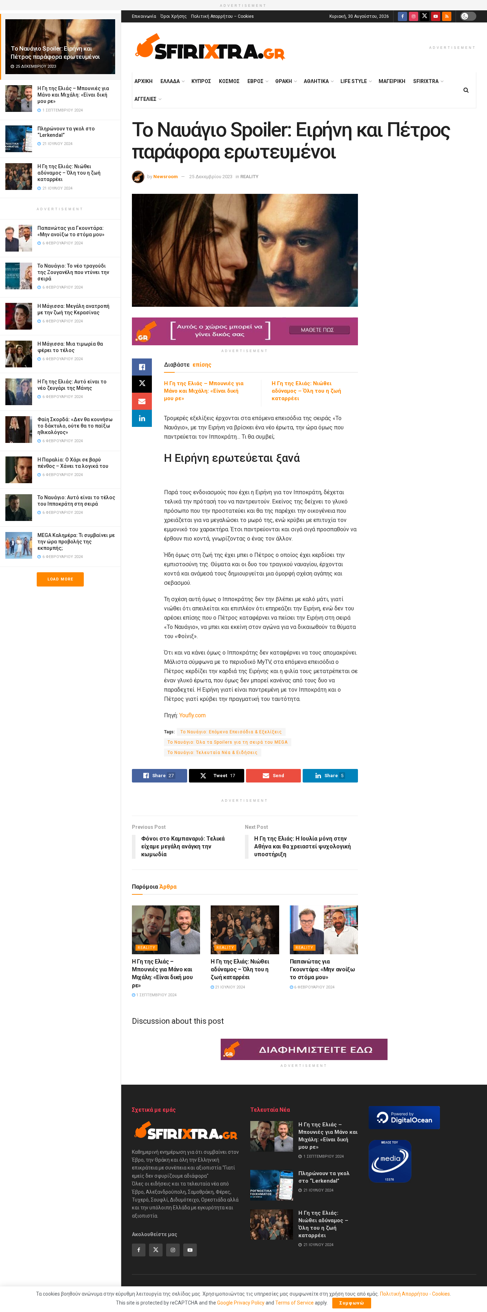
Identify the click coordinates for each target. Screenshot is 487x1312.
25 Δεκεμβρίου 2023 (210, 176)
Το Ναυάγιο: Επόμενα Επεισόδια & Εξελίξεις (231, 731)
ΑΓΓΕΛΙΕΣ (145, 99)
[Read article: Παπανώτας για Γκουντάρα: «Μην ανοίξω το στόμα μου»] (324, 929)
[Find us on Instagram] (413, 16)
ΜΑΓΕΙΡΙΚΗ (392, 81)
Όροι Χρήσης (173, 16)
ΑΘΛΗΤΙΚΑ (316, 81)
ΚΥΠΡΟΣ (201, 81)
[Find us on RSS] (446, 16)
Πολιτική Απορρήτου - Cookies (415, 1294)
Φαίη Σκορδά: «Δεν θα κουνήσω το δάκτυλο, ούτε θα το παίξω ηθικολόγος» (75, 426)
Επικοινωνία (144, 16)
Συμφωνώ (351, 1303)
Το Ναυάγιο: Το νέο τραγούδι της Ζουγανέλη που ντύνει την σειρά (73, 272)
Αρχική (143, 81)
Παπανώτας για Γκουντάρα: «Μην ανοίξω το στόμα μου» (322, 969)
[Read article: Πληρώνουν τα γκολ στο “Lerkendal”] (271, 1185)
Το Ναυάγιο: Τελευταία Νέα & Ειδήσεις (213, 752)
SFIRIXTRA (426, 81)
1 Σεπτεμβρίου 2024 (155, 995)
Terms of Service (294, 1303)
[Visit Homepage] (210, 47)
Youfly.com (192, 715)
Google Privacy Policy (241, 1303)
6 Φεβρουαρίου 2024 (313, 987)
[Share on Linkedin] (142, 418)
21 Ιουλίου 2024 (229, 987)
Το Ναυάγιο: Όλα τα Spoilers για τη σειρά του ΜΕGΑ (228, 742)
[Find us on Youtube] (435, 16)
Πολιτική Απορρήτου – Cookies (222, 16)
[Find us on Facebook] (402, 16)
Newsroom (165, 176)
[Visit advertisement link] (245, 331)
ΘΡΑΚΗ (283, 81)
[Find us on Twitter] (424, 16)
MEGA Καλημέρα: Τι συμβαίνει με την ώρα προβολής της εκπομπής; (76, 541)
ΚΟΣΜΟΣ (229, 81)
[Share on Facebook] (142, 367)
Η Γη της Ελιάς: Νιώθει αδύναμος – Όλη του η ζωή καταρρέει (69, 173)
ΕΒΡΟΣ (255, 81)
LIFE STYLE (353, 81)
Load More (60, 579)
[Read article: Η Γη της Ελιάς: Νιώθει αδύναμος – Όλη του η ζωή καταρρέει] (245, 929)
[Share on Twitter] (142, 384)
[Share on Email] (142, 401)
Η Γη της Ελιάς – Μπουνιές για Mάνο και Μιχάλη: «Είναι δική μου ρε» (73, 95)
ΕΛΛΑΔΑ (170, 81)
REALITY (249, 176)
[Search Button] (466, 90)
